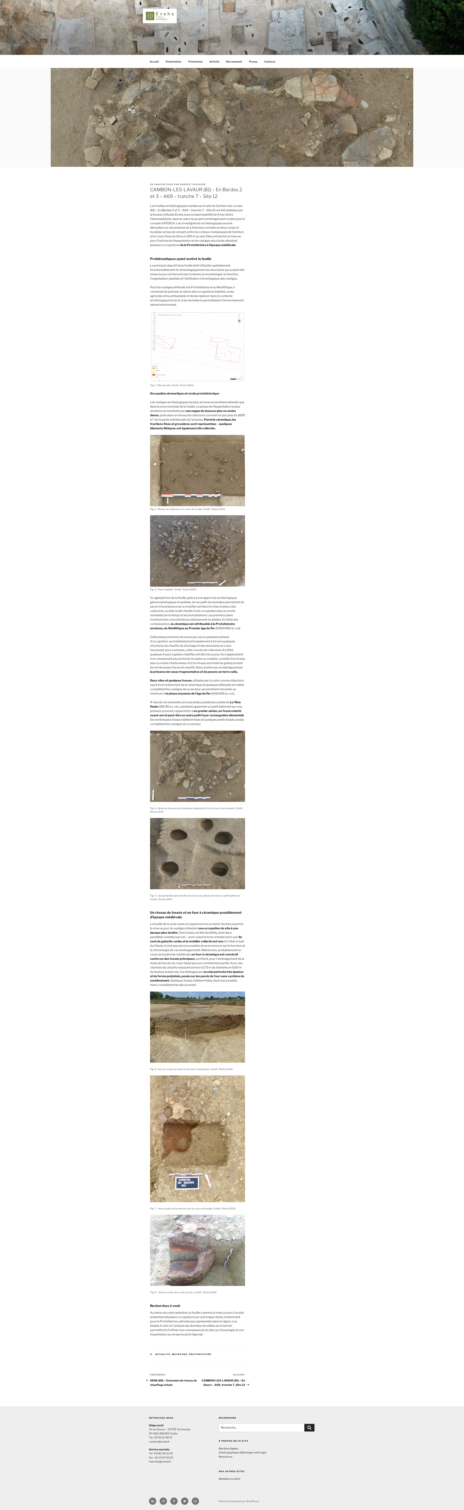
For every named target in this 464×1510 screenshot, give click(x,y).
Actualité (162, 1354)
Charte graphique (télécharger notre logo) (242, 1452)
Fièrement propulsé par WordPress (239, 1501)
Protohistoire (200, 1354)
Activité (214, 61)
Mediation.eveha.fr (229, 1478)
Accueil (154, 61)
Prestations (195, 61)
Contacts (269, 61)
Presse (253, 61)
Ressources (225, 1456)
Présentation (173, 61)
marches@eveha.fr (160, 1461)
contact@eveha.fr (159, 1441)
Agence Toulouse (193, 184)
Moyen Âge (179, 1354)
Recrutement (234, 61)
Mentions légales (228, 1448)
